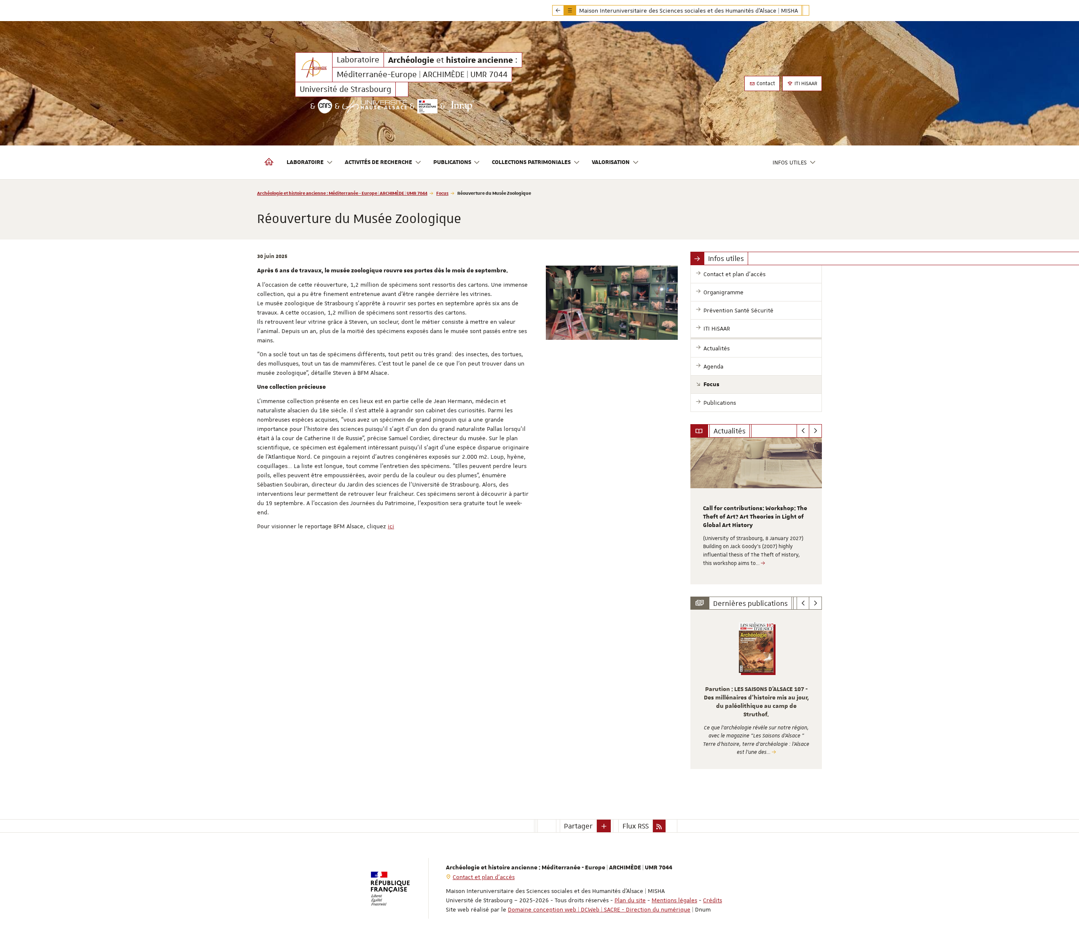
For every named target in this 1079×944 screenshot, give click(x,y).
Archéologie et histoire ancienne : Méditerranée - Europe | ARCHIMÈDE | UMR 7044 (342, 192)
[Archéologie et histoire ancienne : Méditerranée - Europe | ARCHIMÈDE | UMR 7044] (314, 67)
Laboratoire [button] (305, 162)
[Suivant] (815, 431)
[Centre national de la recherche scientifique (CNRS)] (325, 106)
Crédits (712, 900)
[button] (604, 826)
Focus (442, 192)
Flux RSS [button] (636, 826)
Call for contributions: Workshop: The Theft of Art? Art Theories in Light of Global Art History (755, 517)
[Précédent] (803, 431)
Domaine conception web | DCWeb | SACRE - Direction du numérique (599, 909)
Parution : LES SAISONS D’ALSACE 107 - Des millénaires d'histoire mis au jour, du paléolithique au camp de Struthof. (756, 702)
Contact (765, 83)
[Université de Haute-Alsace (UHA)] (375, 106)
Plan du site (630, 900)
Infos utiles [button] (790, 162)
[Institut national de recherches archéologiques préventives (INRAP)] (461, 106)
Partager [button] (578, 826)
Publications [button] (452, 162)
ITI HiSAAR (805, 83)
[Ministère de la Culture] (427, 106)
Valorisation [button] (611, 162)
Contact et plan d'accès (484, 877)
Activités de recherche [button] (378, 162)
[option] (756, 511)
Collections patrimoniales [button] (531, 162)
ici (391, 526)
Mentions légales (674, 900)
